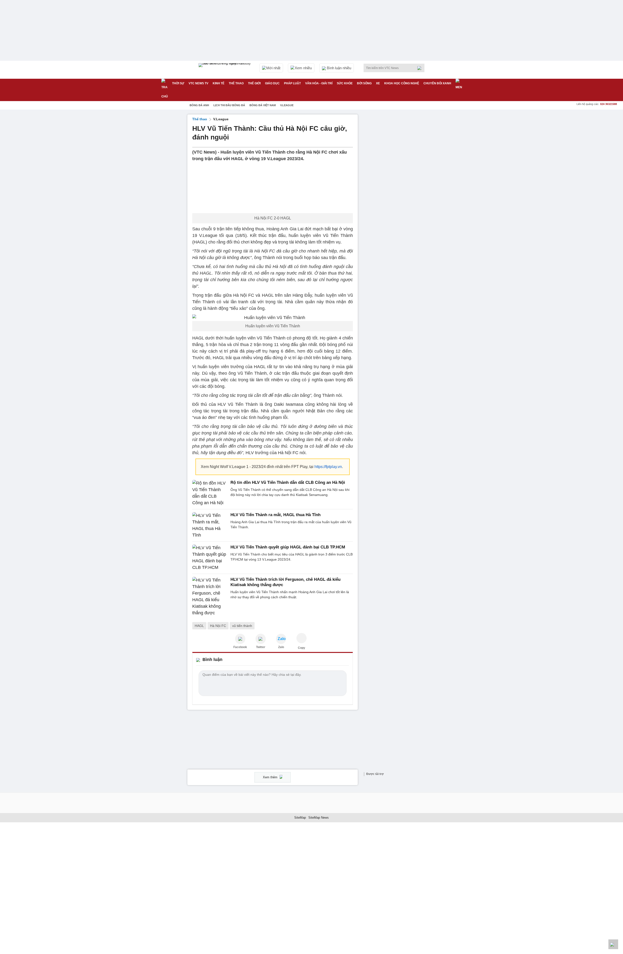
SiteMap (300, 817)
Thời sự (178, 83)
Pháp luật (292, 83)
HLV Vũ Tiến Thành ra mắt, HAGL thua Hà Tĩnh (275, 514)
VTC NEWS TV (198, 83)
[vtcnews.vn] (240, 639)
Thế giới (254, 83)
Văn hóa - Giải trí (318, 83)
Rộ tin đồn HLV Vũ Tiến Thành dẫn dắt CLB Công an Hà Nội (287, 482)
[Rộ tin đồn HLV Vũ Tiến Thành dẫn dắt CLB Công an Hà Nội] (210, 493)
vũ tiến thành (242, 626)
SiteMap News (318, 817)
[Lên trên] (613, 944)
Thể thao (236, 83)
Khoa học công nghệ (401, 83)
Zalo (281, 647)
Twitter (260, 647)
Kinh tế (218, 83)
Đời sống (364, 83)
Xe (378, 83)
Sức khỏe (345, 83)
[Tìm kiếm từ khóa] (420, 68)
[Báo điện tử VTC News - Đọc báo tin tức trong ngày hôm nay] (225, 70)
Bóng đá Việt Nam (262, 105)
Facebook (240, 647)
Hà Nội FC (218, 626)
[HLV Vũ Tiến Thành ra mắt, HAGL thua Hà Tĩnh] (210, 525)
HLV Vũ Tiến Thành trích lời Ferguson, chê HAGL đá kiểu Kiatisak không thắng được (285, 582)
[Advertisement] (399, 187)
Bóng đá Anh (199, 105)
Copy (301, 648)
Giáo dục (272, 83)
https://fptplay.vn (328, 467)
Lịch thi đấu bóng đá (229, 105)
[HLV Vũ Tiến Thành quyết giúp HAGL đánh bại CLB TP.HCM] (210, 558)
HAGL (199, 626)
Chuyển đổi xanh (437, 83)
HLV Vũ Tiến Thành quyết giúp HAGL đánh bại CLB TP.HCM (287, 547)
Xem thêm (270, 777)
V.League (286, 105)
